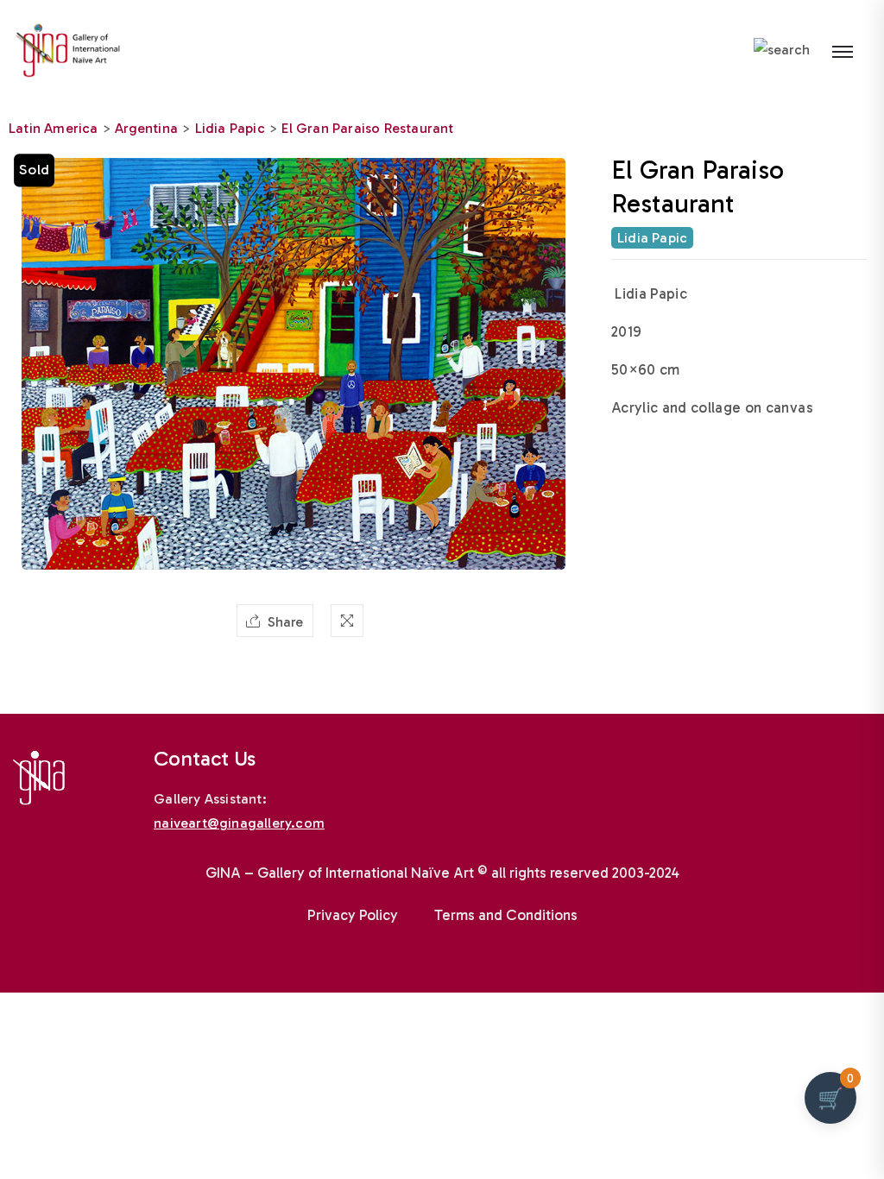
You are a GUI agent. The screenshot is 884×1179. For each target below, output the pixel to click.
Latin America (53, 128)
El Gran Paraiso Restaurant (367, 128)
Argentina (146, 128)
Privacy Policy (352, 915)
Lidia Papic (230, 128)
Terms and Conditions (506, 915)
